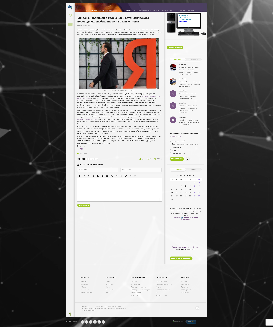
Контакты (134, 295)
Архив (193, 169)
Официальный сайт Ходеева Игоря (109, 306)
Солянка (83, 153)
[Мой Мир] (84, 159)
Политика (84, 284)
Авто (108, 292)
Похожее (177, 59)
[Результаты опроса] (188, 159)
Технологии (110, 290)
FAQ (157, 292)
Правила (184, 287)
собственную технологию (87, 119)
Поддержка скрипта (164, 284)
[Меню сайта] (70, 24)
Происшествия (86, 292)
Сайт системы (161, 281)
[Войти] (70, 16)
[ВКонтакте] (79, 159)
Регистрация (136, 292)
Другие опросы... (176, 136)
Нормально (176, 147)
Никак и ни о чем (178, 153)
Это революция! (178, 141)
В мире (83, 281)
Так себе (175, 150)
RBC (81, 149)
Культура (109, 284)
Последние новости (138, 287)
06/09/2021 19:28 (83, 25)
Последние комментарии (140, 290)
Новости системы (163, 290)
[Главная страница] (70, 7)
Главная (134, 281)
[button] (80, 176)
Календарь (178, 169)
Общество (85, 287)
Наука (108, 287)
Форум (158, 287)
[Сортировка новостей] (70, 33)
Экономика (85, 290)
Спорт (108, 281)
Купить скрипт (161, 295)
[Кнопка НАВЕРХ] (70, 314)
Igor (143, 159)
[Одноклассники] (82, 159)
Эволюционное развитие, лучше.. (185, 144)
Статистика (135, 284)
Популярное (193, 59)
